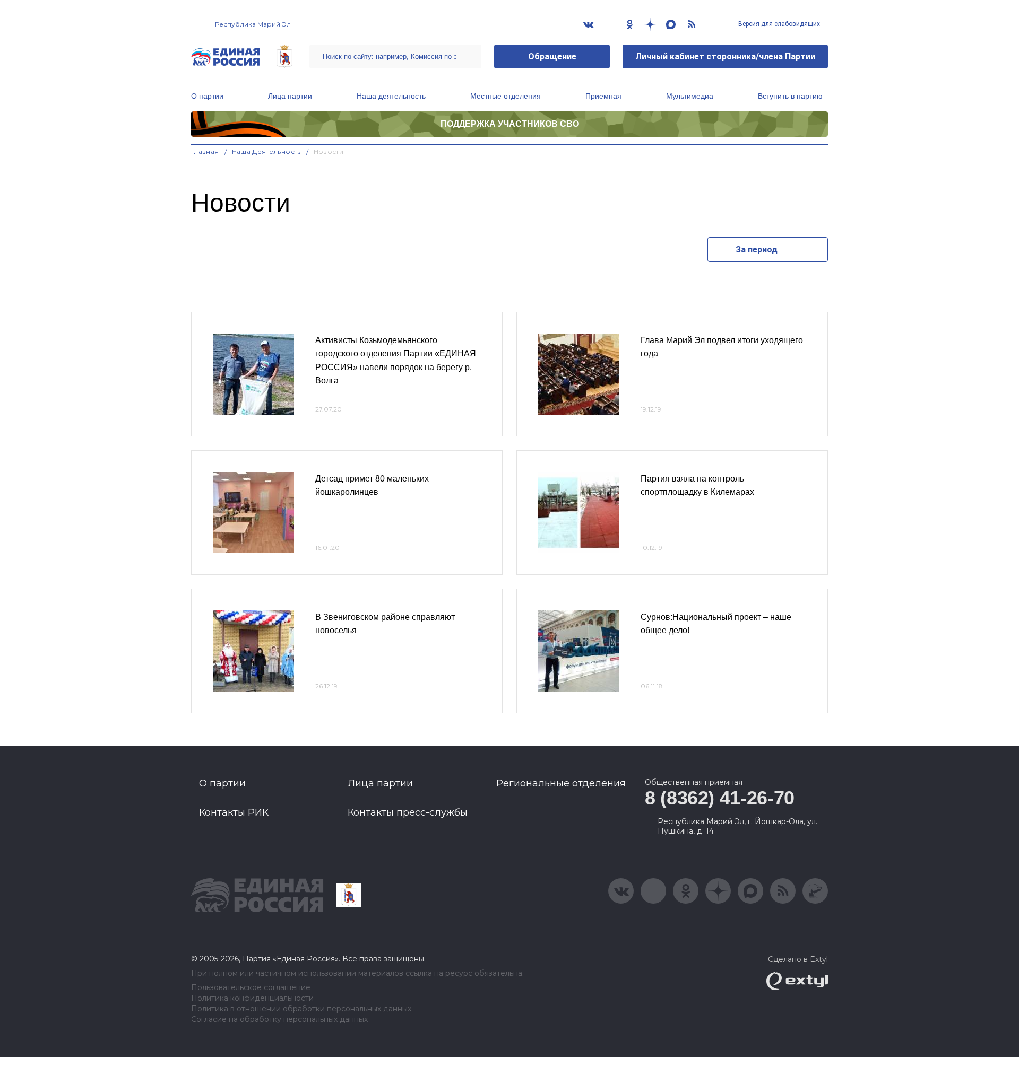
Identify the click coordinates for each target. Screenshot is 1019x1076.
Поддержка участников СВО (510, 123)
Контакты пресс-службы (408, 812)
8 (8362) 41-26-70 (720, 798)
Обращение (552, 56)
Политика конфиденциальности (252, 998)
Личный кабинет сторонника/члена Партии (725, 56)
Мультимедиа (689, 96)
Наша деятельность (391, 96)
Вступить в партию (790, 96)
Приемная (603, 96)
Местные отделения (505, 96)
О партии (207, 96)
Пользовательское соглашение (250, 987)
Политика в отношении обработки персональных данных (301, 1008)
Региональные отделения (561, 783)
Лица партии (290, 96)
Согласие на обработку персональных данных (279, 1019)
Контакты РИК (234, 812)
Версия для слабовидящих (778, 24)
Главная (205, 151)
